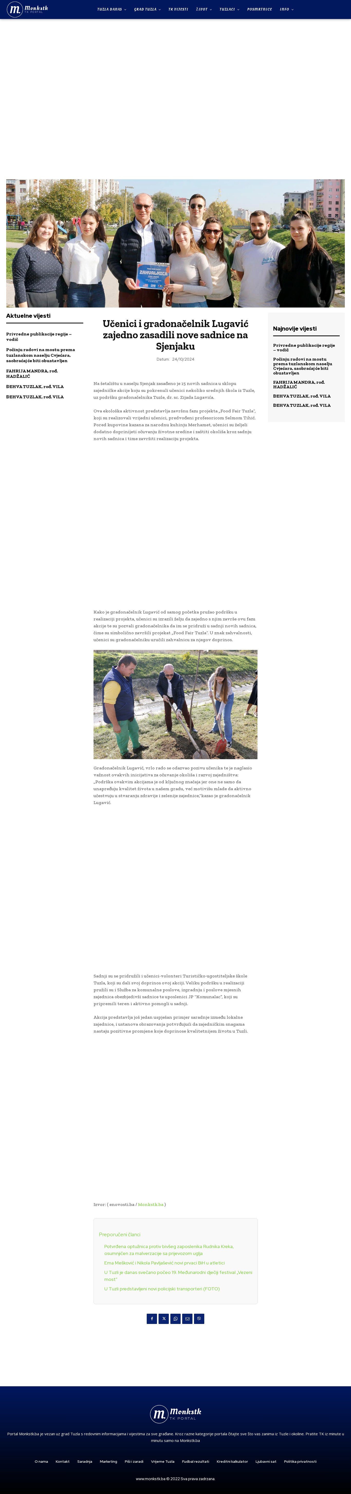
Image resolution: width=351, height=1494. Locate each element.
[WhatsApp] (175, 1319)
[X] (164, 1319)
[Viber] (199, 1319)
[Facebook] (152, 1319)
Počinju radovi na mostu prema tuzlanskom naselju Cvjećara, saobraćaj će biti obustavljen (40, 355)
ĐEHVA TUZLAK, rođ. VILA (35, 386)
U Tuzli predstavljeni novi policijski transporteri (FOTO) (162, 1289)
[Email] (187, 1319)
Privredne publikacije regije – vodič (39, 336)
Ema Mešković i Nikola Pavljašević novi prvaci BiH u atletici (164, 1263)
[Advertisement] (175, 98)
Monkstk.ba (150, 1204)
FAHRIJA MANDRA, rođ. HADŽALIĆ (32, 373)
